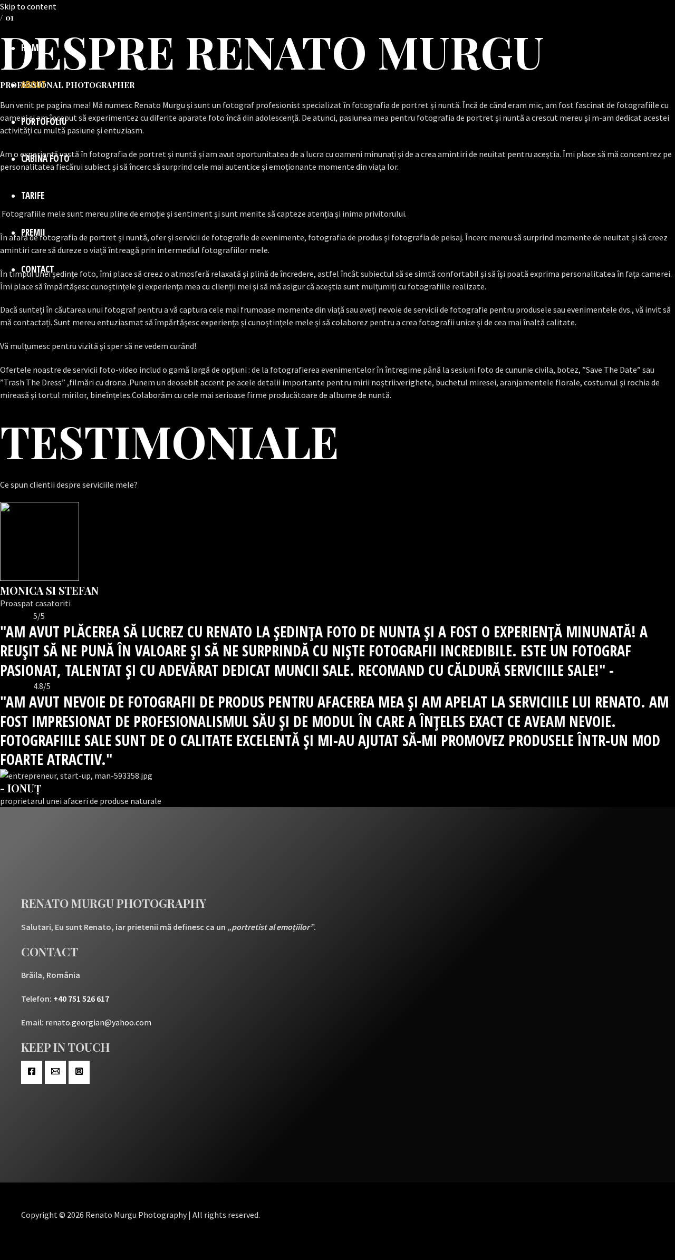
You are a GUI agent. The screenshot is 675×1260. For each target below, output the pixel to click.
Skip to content (28, 6)
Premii (33, 232)
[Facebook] (31, 1072)
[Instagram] (79, 1072)
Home (31, 48)
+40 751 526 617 (81, 998)
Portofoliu (43, 121)
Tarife (32, 195)
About (33, 85)
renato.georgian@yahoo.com (98, 1022)
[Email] (55, 1072)
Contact (37, 269)
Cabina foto (45, 158)
